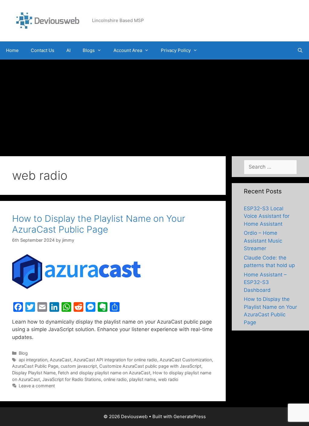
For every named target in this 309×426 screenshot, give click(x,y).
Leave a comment (37, 385)
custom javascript (79, 366)
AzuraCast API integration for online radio (115, 359)
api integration (33, 359)
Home (12, 50)
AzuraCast (60, 359)
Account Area (127, 50)
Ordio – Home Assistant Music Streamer (263, 240)
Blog (23, 353)
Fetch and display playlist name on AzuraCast (104, 372)
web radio (168, 379)
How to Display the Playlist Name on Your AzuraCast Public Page (98, 224)
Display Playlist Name (34, 372)
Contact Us (42, 50)
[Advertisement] (154, 105)
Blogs (89, 50)
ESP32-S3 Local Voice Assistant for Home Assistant (266, 216)
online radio (115, 379)
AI (68, 50)
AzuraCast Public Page (35, 366)
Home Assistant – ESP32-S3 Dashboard (265, 282)
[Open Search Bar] (300, 50)
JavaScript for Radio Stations (71, 379)
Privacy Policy (176, 50)
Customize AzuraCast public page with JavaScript (150, 366)
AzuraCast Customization (186, 359)
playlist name (142, 379)
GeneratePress (190, 416)
